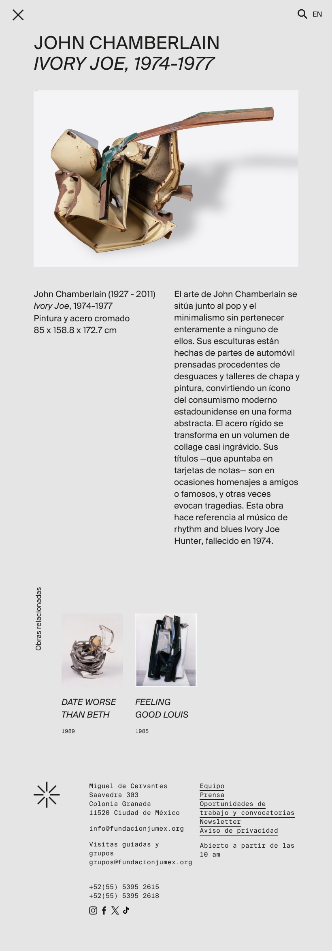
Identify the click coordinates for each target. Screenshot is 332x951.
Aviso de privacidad (239, 830)
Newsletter (220, 821)
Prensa (212, 795)
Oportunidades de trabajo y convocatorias (247, 808)
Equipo (212, 786)
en (317, 14)
